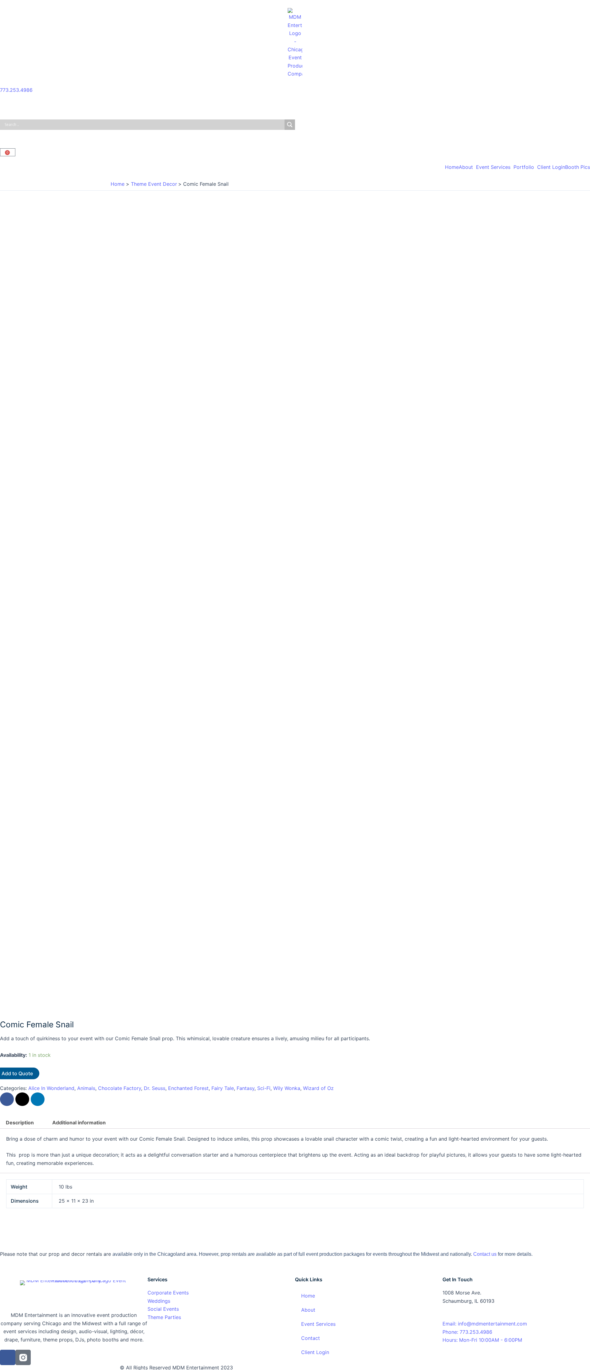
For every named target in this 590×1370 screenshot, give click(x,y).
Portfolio (523, 167)
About (466, 167)
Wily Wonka (286, 1088)
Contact (310, 1338)
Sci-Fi (263, 1088)
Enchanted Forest (188, 1088)
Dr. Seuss (154, 1088)
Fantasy (245, 1088)
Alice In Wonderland (51, 1088)
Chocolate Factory (119, 1088)
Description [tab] (20, 1122)
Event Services (493, 167)
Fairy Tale (222, 1088)
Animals (86, 1088)
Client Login (551, 167)
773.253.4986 (16, 90)
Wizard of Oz (318, 1088)
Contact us (485, 1254)
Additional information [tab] (79, 1122)
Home (452, 167)
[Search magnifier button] (290, 124)
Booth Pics (577, 167)
